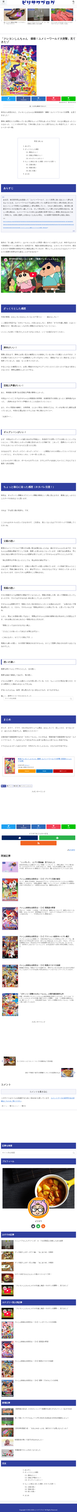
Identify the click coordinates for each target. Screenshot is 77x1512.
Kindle (44, 771)
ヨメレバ (26, 765)
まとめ (27, 174)
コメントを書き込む (38, 1092)
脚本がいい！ (33, 152)
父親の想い (33, 164)
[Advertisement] (38, 807)
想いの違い (33, 171)
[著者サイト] (20, 837)
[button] (74, 1152)
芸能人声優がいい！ (36, 155)
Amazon (27, 771)
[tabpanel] (14, 20)
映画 (4, 786)
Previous (2, 21)
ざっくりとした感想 (31, 149)
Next (75, 21)
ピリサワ (38, 1221)
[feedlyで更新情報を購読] (57, 837)
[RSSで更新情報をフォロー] (38, 843)
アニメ (10, 786)
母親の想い (33, 167)
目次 (35, 141)
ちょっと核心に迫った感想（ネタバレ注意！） (41, 161)
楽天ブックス (63, 771)
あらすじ (28, 146)
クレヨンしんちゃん (26, 786)
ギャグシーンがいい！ (36, 158)
